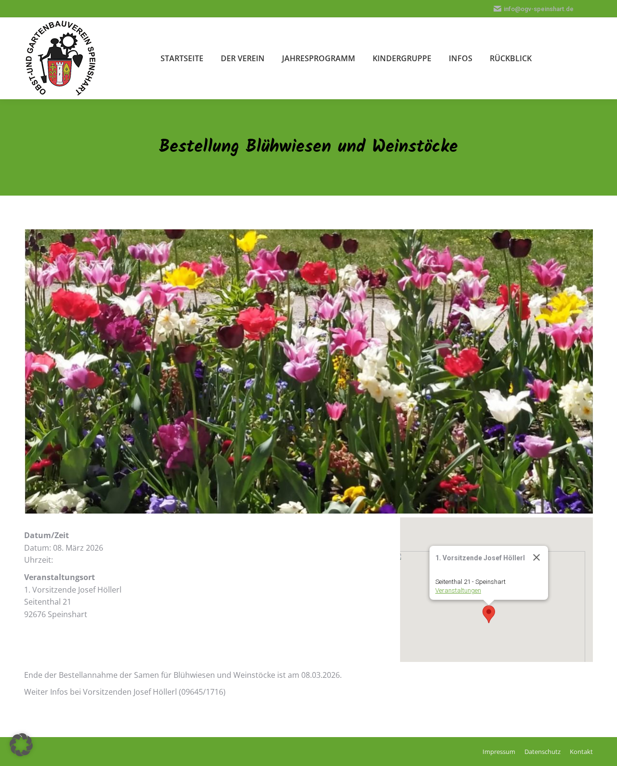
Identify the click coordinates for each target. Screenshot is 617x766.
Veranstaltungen (458, 590)
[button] (489, 614)
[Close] (536, 557)
